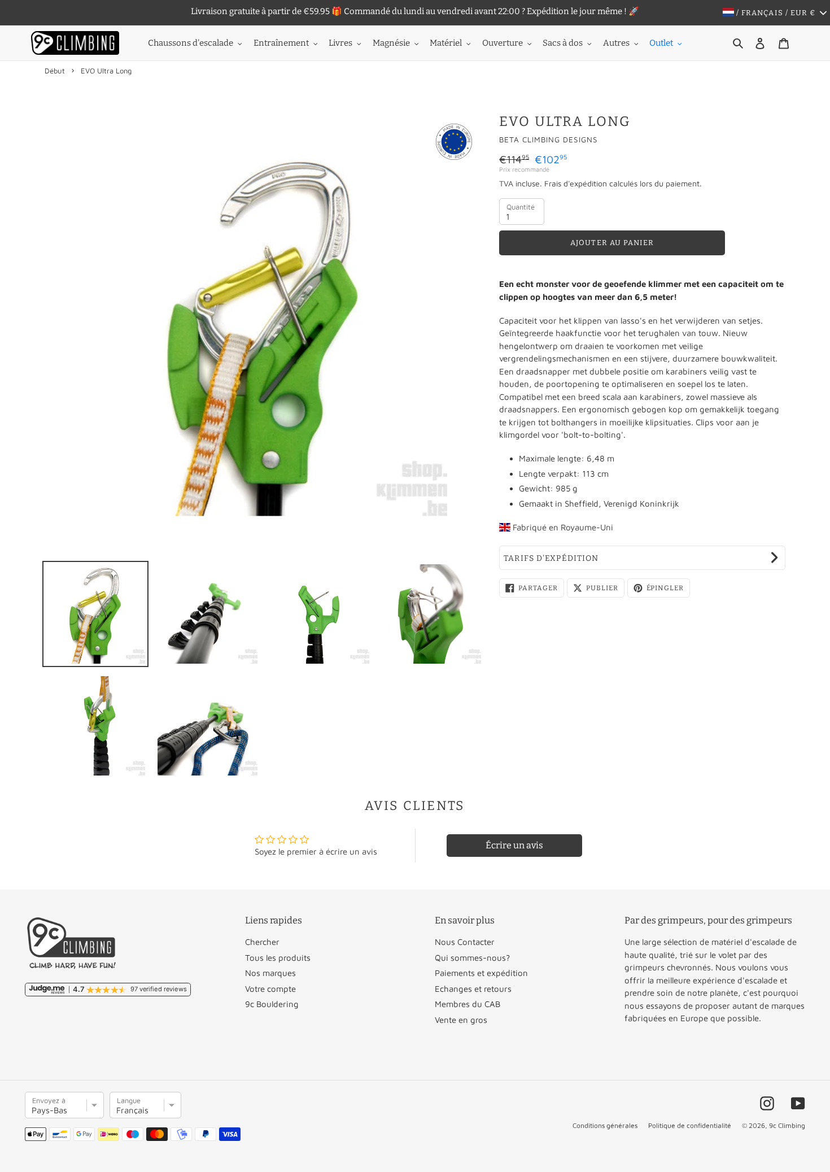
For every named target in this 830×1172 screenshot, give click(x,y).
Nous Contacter (465, 942)
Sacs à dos (563, 43)
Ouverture (502, 43)
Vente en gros (461, 1020)
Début (55, 70)
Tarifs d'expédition (551, 558)
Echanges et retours (473, 989)
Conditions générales (605, 1125)
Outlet (661, 43)
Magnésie (391, 43)
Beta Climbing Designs (548, 139)
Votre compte (270, 989)
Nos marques (270, 973)
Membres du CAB (467, 1004)
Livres (340, 43)
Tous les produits (278, 957)
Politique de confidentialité (689, 1125)
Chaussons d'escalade (190, 43)
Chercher (262, 942)
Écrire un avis (514, 845)
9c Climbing (787, 1125)
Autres (616, 43)
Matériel (446, 43)
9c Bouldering (272, 1004)
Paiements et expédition (481, 973)
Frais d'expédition (575, 183)
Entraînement (281, 43)
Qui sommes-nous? (472, 957)
